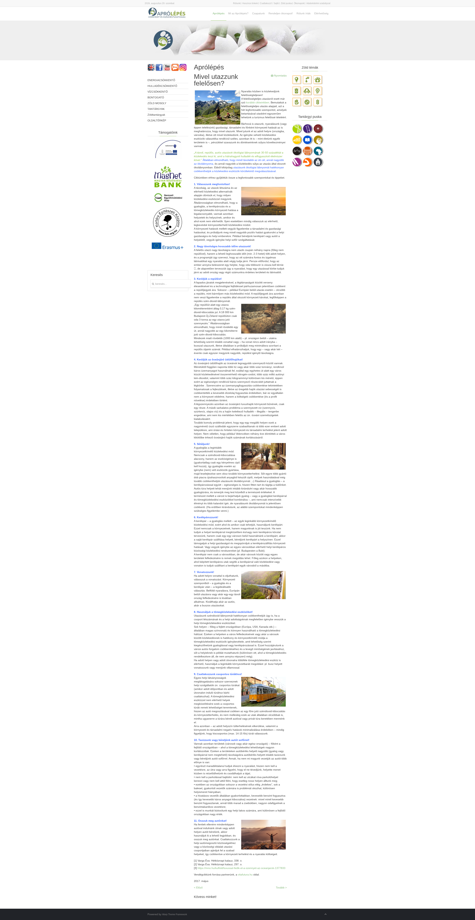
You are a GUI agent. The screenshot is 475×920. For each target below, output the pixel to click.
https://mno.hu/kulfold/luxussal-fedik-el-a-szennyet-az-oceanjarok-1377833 (241, 868)
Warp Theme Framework (174, 914)
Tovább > (281, 887)
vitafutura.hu (245, 874)
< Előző (198, 887)
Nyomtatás (280, 75)
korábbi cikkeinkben (257, 102)
